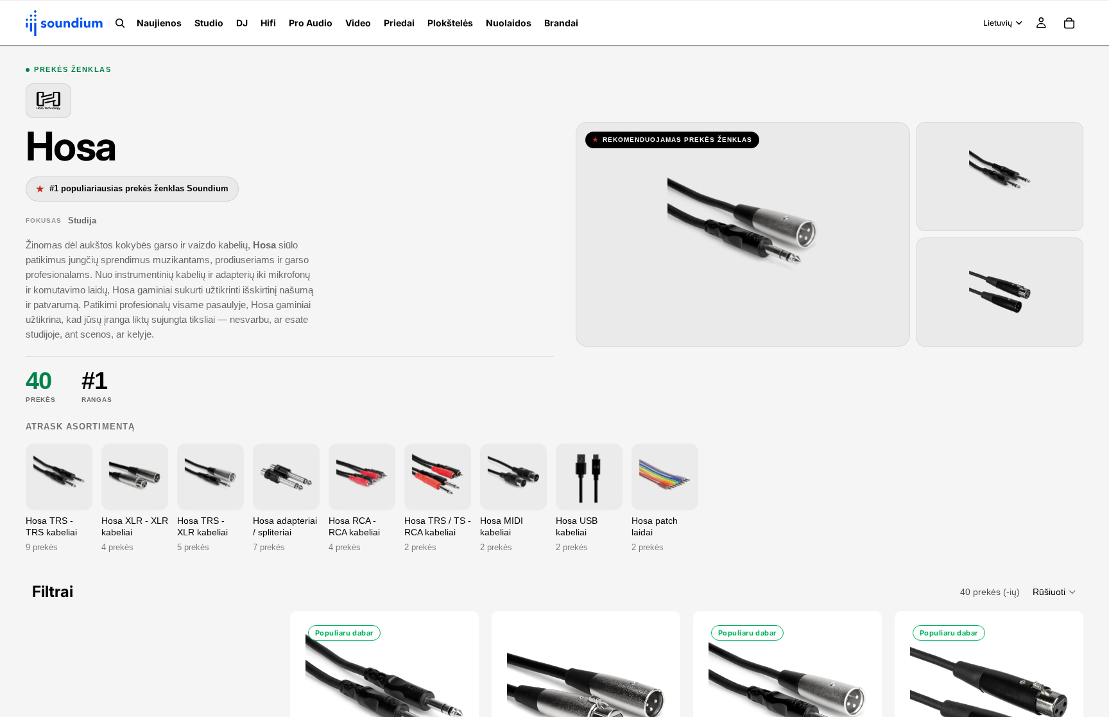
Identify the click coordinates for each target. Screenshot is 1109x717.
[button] (1055, 592)
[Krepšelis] (1069, 23)
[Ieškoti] (120, 23)
